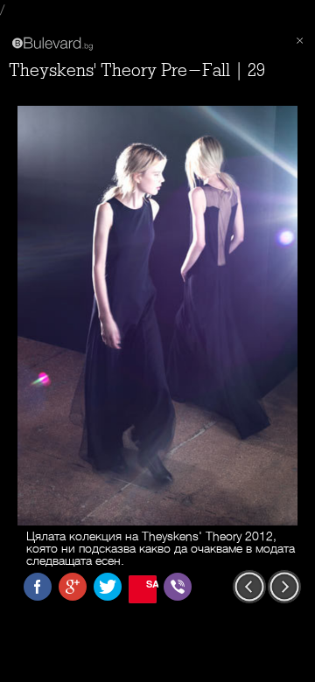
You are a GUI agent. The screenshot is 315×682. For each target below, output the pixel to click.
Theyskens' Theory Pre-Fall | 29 (137, 70)
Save (151, 583)
